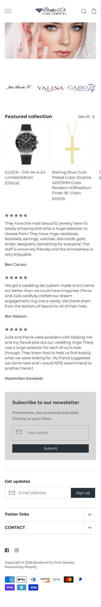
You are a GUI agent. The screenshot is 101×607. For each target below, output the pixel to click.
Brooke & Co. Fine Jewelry (53, 562)
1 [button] (41, 53)
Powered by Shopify (21, 567)
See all (84, 116)
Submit (50, 448)
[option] (50, 40)
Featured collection (28, 116)
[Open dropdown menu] (89, 514)
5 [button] (60, 53)
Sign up (83, 492)
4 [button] (55, 53)
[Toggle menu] (7, 11)
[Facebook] (7, 550)
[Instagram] (17, 550)
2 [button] (46, 53)
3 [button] (50, 53)
